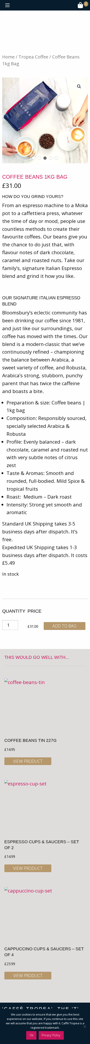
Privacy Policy (51, 1035)
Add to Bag (64, 626)
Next (83, 120)
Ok (31, 1035)
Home (8, 57)
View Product (28, 761)
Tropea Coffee (33, 57)
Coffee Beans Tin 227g (30, 740)
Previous (6, 120)
